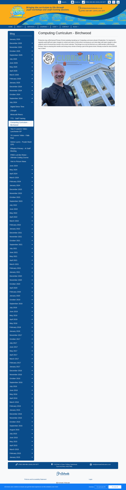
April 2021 (13, 260)
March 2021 (14, 264)
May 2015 (13, 441)
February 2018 (15, 327)
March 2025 (14, 75)
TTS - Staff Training (17, 118)
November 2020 (16, 280)
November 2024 (16, 90)
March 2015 (14, 449)
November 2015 (16, 418)
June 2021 (14, 252)
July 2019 (13, 308)
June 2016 (14, 390)
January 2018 (15, 331)
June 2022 (14, 209)
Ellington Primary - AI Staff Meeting (20, 149)
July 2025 (13, 59)
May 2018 (13, 323)
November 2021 (16, 237)
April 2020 (13, 288)
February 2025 (15, 79)
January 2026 (15, 39)
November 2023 (16, 193)
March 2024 (14, 177)
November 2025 (16, 47)
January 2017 (15, 367)
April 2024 (13, 174)
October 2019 (15, 300)
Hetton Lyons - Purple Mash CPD (21, 143)
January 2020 (15, 296)
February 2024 (15, 181)
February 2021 (15, 268)
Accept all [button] (115, 487)
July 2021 (13, 248)
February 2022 (15, 225)
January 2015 (15, 457)
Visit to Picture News (18, 161)
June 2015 (14, 438)
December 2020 (16, 276)
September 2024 (16, 98)
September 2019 (16, 304)
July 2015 (13, 434)
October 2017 (15, 339)
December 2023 (16, 189)
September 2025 (16, 55)
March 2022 (14, 221)
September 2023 (16, 201)
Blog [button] (75, 26)
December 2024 (16, 87)
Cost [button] (55, 26)
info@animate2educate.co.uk (101, 464)
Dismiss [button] (91, 487)
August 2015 (14, 430)
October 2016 (15, 378)
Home (10, 26)
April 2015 (13, 445)
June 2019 (14, 311)
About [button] (19, 26)
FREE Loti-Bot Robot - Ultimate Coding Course (19, 156)
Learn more (54, 487)
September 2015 (16, 426)
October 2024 (15, 94)
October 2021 (15, 241)
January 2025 (15, 83)
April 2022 (13, 217)
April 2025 (13, 71)
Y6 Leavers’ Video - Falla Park (19, 136)
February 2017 (15, 363)
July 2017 (13, 343)
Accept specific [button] (101, 487)
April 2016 (13, 398)
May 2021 (13, 256)
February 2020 (15, 292)
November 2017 (16, 335)
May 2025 (13, 67)
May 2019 (13, 315)
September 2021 (16, 244)
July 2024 (13, 102)
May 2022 (13, 213)
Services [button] (31, 26)
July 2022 (13, 205)
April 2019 (13, 319)
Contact (65, 26)
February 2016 (15, 406)
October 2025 (15, 51)
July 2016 (13, 386)
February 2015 (15, 453)
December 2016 (16, 371)
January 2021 (15, 272)
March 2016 (14, 402)
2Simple (13, 111)
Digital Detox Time (17, 107)
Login (90, 479)
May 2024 (13, 170)
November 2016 (16, 374)
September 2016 (16, 382)
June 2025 (14, 63)
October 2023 (15, 197)
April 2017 (13, 355)
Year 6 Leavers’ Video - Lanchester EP (19, 130)
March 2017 (14, 359)
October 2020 (15, 284)
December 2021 (16, 233)
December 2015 (16, 414)
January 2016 (15, 410)
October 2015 (15, 422)
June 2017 (14, 347)
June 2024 (14, 166)
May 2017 (13, 351)
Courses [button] (43, 26)
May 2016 (13, 394)
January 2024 (15, 185)
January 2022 (15, 229)
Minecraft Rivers (16, 114)
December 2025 (16, 43)
